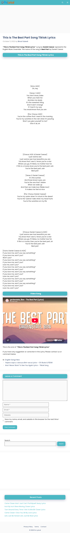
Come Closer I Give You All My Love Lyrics (21, 513)
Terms (36, 527)
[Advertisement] (35, 19)
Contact (43, 527)
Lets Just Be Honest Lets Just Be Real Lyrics (21, 516)
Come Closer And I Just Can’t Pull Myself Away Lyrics (25, 503)
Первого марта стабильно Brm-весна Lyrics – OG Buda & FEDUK (29, 363)
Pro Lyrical (37, 530)
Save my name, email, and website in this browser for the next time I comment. (32, 420)
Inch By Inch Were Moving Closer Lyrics (20, 506)
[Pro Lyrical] (7, 2)
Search (7, 440)
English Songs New (12, 360)
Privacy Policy (28, 527)
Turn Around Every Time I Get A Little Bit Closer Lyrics (25, 510)
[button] (62, 2)
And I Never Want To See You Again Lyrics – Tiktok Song (26, 365)
